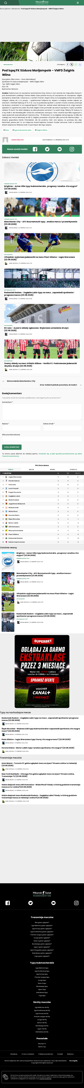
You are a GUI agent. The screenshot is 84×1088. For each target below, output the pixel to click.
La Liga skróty (42, 1020)
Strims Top (42, 1047)
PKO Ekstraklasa (42, 465)
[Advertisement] (42, 26)
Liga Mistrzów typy (42, 968)
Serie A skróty (42, 1023)
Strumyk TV (42, 1044)
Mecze (31, 469)
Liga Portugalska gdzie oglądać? (42, 950)
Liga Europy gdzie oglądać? (42, 929)
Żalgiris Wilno (41, 130)
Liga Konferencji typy (42, 971)
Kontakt (60, 1054)
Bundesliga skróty (42, 1026)
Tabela (10, 469)
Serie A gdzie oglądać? (42, 941)
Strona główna (5, 9)
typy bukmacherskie (22, 130)
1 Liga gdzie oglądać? (42, 956)
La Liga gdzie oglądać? (42, 938)
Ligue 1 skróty (42, 1029)
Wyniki (52, 469)
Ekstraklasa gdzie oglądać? (42, 953)
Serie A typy (42, 983)
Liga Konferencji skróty (42, 1010)
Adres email (49, 424)
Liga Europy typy (42, 974)
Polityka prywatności (45, 1054)
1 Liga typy (42, 995)
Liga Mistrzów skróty (42, 1007)
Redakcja (13, 1054)
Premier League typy (42, 977)
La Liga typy (42, 980)
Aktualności (16, 9)
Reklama (70, 1054)
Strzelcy (73, 469)
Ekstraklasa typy (42, 992)
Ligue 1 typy (42, 989)
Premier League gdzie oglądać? (42, 935)
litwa (7, 130)
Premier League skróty (42, 1016)
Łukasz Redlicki (17, 140)
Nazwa (5, 424)
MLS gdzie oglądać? (42, 922)
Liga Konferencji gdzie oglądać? (42, 932)
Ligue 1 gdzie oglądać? (42, 947)
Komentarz (7, 402)
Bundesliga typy (42, 986)
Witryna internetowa (11, 434)
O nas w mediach (28, 1054)
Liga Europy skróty (42, 1013)
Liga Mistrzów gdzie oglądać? (42, 926)
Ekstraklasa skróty (42, 1032)
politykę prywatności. (46, 1079)
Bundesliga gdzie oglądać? (42, 944)
